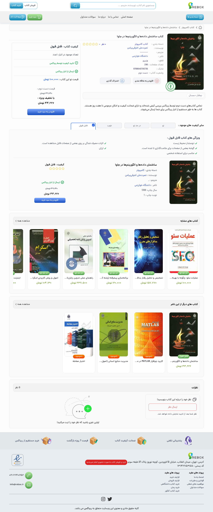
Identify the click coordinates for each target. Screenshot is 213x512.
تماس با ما (113, 17)
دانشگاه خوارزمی (140, 56)
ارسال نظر (172, 407)
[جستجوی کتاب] (75, 5)
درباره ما (102, 17)
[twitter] (109, 499)
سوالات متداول (88, 17)
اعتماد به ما (199, 477)
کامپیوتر (140, 170)
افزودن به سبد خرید (46, 112)
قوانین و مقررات (196, 480)
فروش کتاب (30, 5)
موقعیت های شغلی (195, 484)
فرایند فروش (173, 480)
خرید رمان (175, 487)
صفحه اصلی (127, 17)
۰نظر (104, 44)
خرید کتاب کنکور (172, 491)
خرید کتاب (16, 5)
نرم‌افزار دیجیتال (195, 95)
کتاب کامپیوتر (141, 44)
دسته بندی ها (193, 17)
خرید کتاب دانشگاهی (170, 484)
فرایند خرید (174, 477)
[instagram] (103, 499)
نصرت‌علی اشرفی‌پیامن (137, 48)
